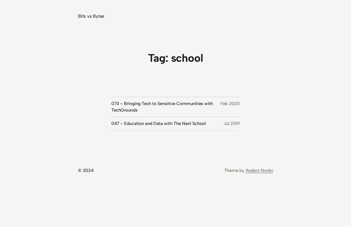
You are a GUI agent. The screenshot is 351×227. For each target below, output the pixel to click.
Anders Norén (259, 170)
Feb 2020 (230, 103)
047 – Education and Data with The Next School (158, 123)
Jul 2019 (232, 123)
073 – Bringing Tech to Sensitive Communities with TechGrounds (162, 107)
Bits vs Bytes (91, 16)
